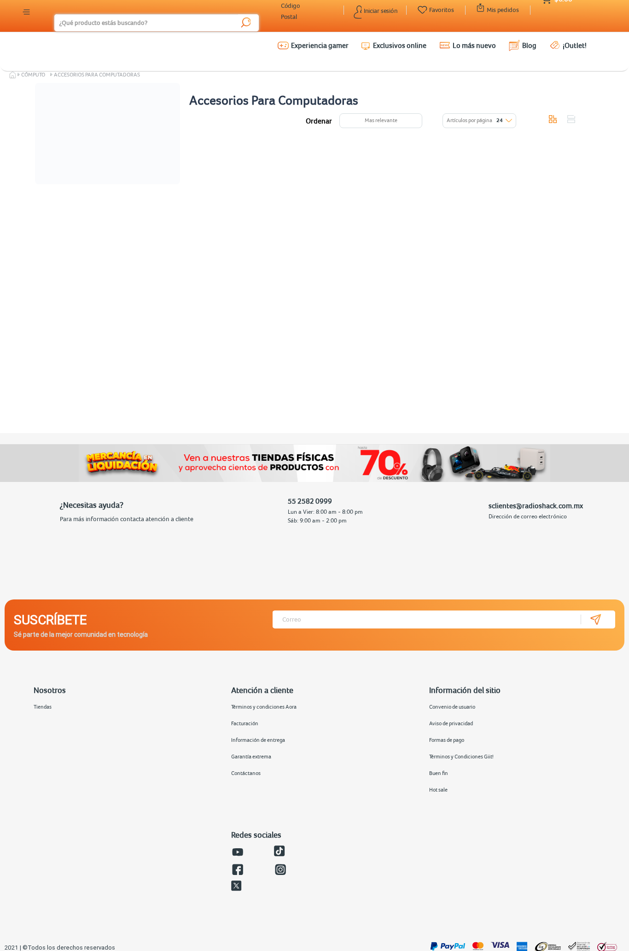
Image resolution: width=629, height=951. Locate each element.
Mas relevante (381, 120)
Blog (529, 45)
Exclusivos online (399, 45)
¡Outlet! (575, 45)
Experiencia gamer (320, 45)
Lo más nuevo (474, 45)
